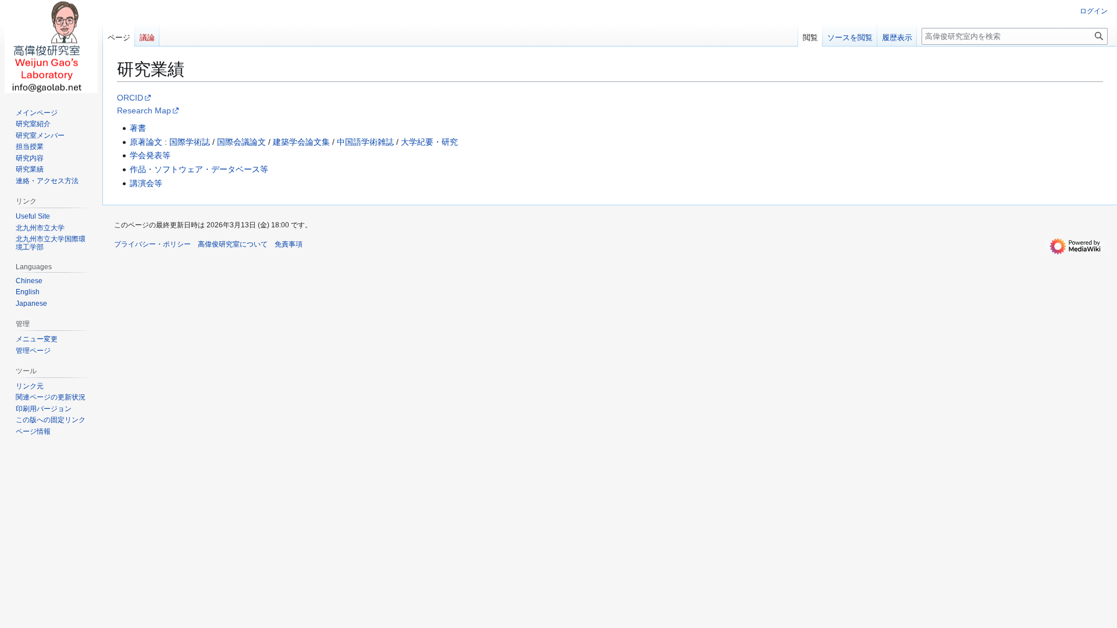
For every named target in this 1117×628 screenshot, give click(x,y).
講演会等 (146, 183)
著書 (138, 128)
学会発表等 (150, 155)
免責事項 (289, 244)
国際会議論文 (241, 142)
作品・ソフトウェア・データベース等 (199, 169)
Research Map (144, 110)
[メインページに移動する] (51, 46)
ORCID (130, 97)
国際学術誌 (189, 142)
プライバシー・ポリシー (152, 244)
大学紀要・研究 (429, 142)
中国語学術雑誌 (365, 142)
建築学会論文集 (301, 142)
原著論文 (146, 142)
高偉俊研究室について (233, 244)
